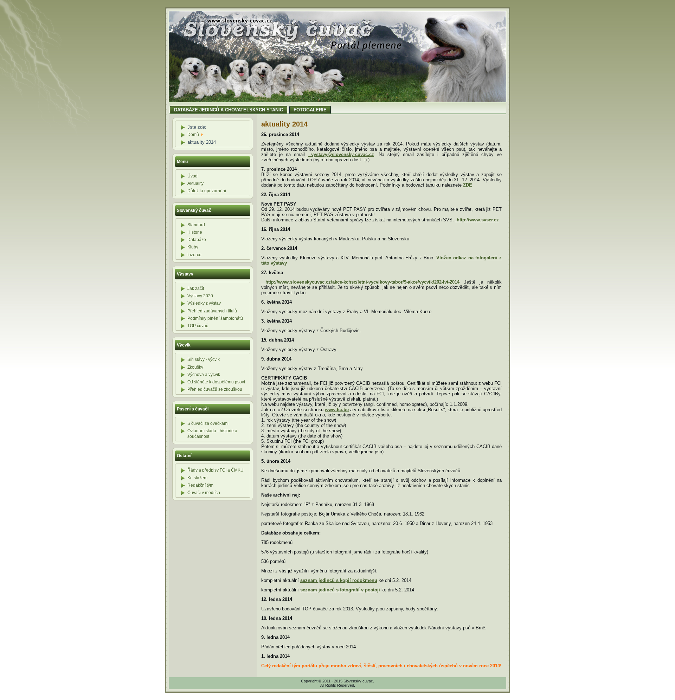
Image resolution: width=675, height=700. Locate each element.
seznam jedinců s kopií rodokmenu (338, 580)
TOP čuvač (197, 325)
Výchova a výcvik (203, 374)
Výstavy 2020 (200, 295)
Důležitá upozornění (206, 190)
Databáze (196, 239)
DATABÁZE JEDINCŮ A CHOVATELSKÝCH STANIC (228, 109)
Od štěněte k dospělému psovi (216, 382)
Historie (194, 232)
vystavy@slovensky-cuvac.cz (342, 154)
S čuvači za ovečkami (208, 423)
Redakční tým (200, 485)
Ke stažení (197, 477)
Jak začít (195, 288)
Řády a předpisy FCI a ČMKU (215, 470)
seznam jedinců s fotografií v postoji (340, 589)
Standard (196, 224)
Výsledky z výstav (204, 303)
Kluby (192, 247)
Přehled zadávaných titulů (212, 311)
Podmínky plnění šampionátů (215, 318)
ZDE (467, 185)
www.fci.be (337, 409)
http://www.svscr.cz (478, 219)
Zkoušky (195, 367)
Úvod (192, 176)
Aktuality (195, 183)
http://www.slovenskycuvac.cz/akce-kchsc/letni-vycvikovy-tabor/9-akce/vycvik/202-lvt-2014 (362, 282)
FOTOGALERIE (310, 109)
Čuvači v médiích (203, 492)
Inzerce (194, 254)
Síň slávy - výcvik (203, 359)
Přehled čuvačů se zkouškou (214, 389)
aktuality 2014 (284, 124)
